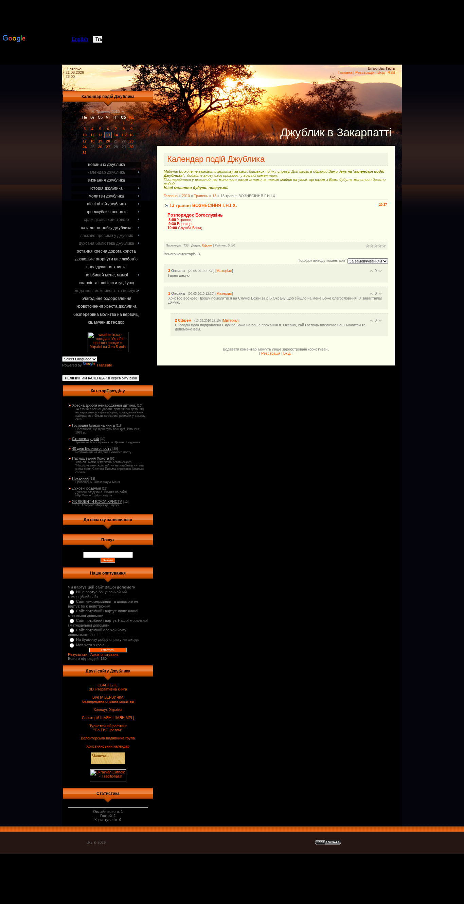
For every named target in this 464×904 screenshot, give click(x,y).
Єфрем (207, 245)
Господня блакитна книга (93, 425)
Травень (201, 196)
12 (100, 135)
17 (85, 141)
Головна (345, 72)
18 (92, 141)
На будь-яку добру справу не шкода (107, 639)
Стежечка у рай (85, 439)
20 (108, 141)
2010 (186, 196)
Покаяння (80, 478)
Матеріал (224, 271)
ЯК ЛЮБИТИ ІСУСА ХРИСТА (97, 501)
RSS (391, 72)
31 (85, 153)
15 (124, 135)
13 (108, 135)
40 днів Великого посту (91, 448)
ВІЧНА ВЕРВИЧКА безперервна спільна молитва (108, 699)
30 (131, 147)
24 (85, 147)
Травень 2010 (108, 111)
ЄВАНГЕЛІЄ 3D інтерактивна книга (108, 687)
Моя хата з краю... (91, 645)
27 (108, 147)
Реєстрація (364, 72)
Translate (104, 365)
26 (100, 147)
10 (85, 135)
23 (131, 141)
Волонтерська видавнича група (108, 738)
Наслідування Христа (90, 458)
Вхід (381, 72)
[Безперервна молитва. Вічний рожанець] (443, 34)
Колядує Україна (108, 709)
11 (92, 135)
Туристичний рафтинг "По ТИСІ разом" (108, 728)
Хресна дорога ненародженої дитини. (104, 405)
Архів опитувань (104, 654)
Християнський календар (107, 746)
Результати (77, 654)
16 (131, 135)
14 (116, 135)
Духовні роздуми (86, 488)
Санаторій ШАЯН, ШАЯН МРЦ (108, 718)
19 (100, 141)
